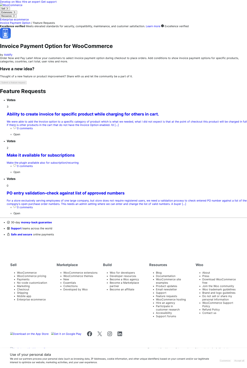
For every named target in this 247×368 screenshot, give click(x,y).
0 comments (25, 128)
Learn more (153, 26)
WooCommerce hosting (171, 299)
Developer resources (123, 276)
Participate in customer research (168, 307)
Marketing (23, 286)
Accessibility (164, 313)
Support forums (166, 316)
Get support (49, 1)
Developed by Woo (75, 289)
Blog (159, 272)
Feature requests (166, 296)
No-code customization (32, 282)
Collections (70, 286)
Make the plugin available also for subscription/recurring (43, 162)
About (206, 272)
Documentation (165, 276)
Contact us (209, 313)
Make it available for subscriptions (41, 155)
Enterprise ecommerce (31, 299)
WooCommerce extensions (80, 272)
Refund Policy (211, 309)
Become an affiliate (122, 289)
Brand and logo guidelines (218, 292)
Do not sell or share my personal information (217, 297)
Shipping (22, 292)
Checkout (23, 289)
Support (16, 228)
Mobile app (24, 296)
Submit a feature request (13, 82)
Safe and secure (21, 234)
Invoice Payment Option (15, 22)
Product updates (166, 286)
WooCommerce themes (78, 276)
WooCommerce (27, 272)
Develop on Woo (11, 1)
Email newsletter (166, 289)
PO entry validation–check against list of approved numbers (66, 193)
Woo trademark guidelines (219, 289)
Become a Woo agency (124, 279)
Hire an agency (165, 302)
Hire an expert (31, 1)
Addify (8, 54)
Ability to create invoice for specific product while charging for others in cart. (83, 114)
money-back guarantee (36, 222)
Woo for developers (122, 272)
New (66, 279)
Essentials (69, 282)
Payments (23, 279)
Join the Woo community (218, 286)
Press (205, 276)
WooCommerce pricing (31, 276)
